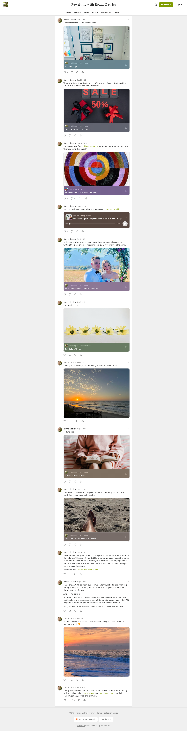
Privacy (92, 713)
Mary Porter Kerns (107, 693)
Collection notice (111, 713)
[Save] (126, 65)
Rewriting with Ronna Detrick (80, 63)
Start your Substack (87, 719)
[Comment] (72, 72)
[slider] (92, 223)
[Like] (64, 135)
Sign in (179, 4)
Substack (81, 725)
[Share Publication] (155, 4)
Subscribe (166, 4)
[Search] (150, 4)
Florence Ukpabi (112, 209)
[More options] (128, 20)
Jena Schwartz (89, 693)
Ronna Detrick (69, 19)
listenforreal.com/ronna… (88, 569)
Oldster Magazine (90, 146)
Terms (99, 713)
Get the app (106, 719)
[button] (69, 12)
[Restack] (77, 72)
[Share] (82, 72)
